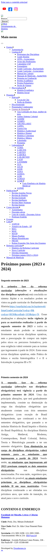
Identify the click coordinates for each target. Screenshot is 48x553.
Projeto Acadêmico (25, 81)
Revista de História (20, 195)
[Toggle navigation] (2, 43)
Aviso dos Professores (26, 61)
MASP (15, 233)
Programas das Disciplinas (28, 54)
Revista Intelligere (19, 200)
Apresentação (17, 49)
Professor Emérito (19, 217)
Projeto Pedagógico (25, 83)
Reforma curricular (14, 245)
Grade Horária (23, 57)
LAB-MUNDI (23, 157)
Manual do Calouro (25, 73)
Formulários (22, 66)
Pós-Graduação (18, 88)
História (4, 29)
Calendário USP (24, 64)
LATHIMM (22, 162)
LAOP (20, 159)
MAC (14, 229)
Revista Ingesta (18, 205)
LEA (19, 164)
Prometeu (21, 143)
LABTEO (21, 152)
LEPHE (20, 188)
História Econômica (25, 90)
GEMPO (21, 121)
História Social (23, 92)
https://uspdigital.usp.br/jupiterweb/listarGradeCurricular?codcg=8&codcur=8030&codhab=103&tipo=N (23, 310)
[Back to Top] (24, 551)
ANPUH (15, 224)
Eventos (9, 219)
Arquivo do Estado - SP (22, 226)
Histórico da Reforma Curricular (25, 248)
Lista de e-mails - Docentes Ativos (26, 214)
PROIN (15, 241)
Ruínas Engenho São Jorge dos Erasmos (29, 243)
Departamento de (9, 26)
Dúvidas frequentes (20, 253)
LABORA (21, 155)
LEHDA (21, 174)
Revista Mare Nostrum (21, 202)
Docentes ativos (18, 212)
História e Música (24, 138)
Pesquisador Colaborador (22, 107)
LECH (20, 167)
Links (9, 222)
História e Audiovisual (26, 131)
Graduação (16, 52)
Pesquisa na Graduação (27, 78)
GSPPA (20, 126)
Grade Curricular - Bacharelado (30, 69)
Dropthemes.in (19, 548)
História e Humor (24, 133)
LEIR (19, 176)
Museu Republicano (20, 238)
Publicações (11, 190)
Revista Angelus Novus (22, 193)
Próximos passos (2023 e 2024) (25, 255)
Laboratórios (17, 145)
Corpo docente (12, 207)
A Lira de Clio (23, 100)
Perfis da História (24, 102)
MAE (14, 231)
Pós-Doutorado (18, 104)
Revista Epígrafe (19, 198)
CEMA (20, 147)
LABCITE (21, 150)
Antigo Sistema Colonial (27, 116)
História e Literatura (25, 135)
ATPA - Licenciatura (25, 59)
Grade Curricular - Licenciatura (30, 71)
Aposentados (17, 210)
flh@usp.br (31, 535)
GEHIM (20, 119)
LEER (20, 169)
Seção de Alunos (24, 85)
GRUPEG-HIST (24, 124)
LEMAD (21, 179)
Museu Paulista (18, 236)
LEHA (20, 171)
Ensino (9, 47)
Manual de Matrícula (15, 257)
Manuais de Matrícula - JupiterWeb (32, 76)
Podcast (15, 97)
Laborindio (21, 140)
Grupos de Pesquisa (20, 109)
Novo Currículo (18, 250)
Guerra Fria (22, 128)
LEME (20, 181)
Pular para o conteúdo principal (14, 2)
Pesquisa (10, 95)
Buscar (4, 18)
